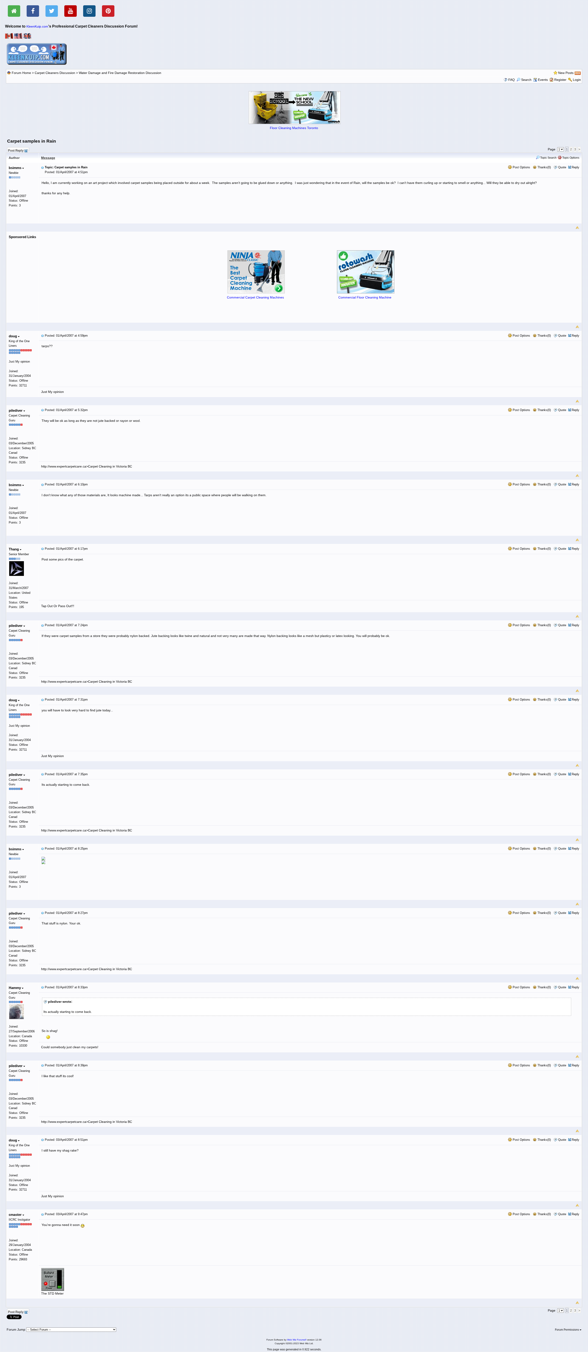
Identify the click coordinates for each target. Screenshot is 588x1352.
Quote (562, 167)
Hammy (15, 988)
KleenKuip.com (37, 26)
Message (48, 158)
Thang (14, 549)
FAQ (511, 80)
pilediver (16, 410)
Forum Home (21, 73)
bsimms (15, 168)
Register (560, 80)
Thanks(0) (544, 167)
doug (13, 336)
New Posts (566, 73)
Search (526, 80)
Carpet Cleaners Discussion (55, 73)
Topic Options (570, 157)
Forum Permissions (567, 1329)
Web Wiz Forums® (296, 1339)
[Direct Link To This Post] (42, 167)
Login (577, 80)
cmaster (16, 1215)
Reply (575, 167)
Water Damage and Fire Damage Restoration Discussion (120, 73)
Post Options (521, 167)
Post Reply (15, 150)
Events (543, 80)
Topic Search (548, 157)
